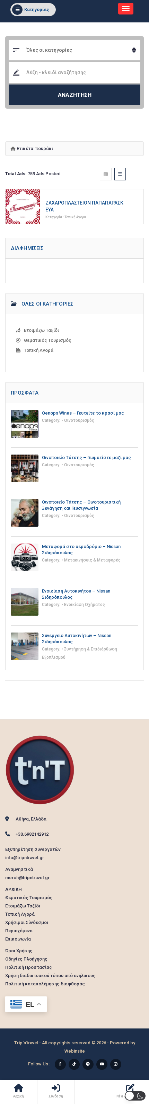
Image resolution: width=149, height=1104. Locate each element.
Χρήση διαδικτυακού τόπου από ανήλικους (50, 975)
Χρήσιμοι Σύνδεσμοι (26, 922)
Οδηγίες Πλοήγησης (26, 959)
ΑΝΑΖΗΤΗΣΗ (74, 95)
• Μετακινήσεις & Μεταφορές (91, 560)
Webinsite (74, 1051)
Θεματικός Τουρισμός (47, 340)
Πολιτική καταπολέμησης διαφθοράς (45, 983)
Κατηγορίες (36, 9)
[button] (135, 1096)
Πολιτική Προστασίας (28, 967)
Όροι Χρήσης (19, 950)
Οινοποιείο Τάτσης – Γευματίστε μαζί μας (86, 457)
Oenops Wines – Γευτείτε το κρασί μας (83, 413)
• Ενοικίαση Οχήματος (83, 604)
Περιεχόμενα (19, 930)
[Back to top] (126, 1061)
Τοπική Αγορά (75, 217)
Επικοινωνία (18, 939)
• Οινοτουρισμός (77, 420)
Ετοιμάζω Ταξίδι (41, 330)
